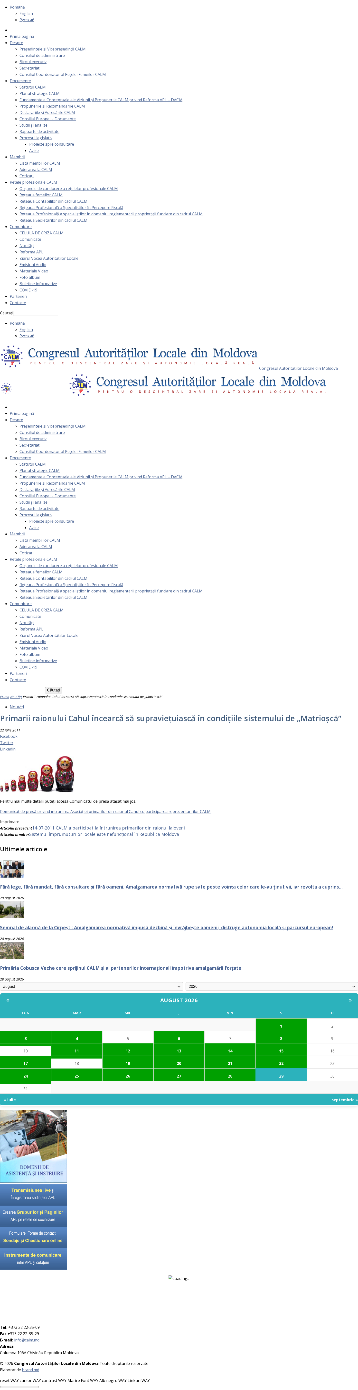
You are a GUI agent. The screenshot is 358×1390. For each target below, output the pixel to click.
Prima (4, 696)
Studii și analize (33, 125)
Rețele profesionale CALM (33, 182)
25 (77, 1076)
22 (281, 1063)
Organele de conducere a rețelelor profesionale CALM (68, 188)
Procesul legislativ (35, 137)
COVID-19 (28, 290)
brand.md (30, 1369)
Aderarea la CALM (35, 169)
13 (179, 1051)
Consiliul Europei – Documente (47, 118)
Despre (16, 42)
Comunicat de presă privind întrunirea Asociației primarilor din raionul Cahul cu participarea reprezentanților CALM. (105, 811)
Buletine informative (38, 283)
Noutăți (26, 245)
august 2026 (179, 1000)
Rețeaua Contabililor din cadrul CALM (53, 201)
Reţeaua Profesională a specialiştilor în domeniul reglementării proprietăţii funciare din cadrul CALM (111, 214)
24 (25, 1076)
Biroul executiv (33, 61)
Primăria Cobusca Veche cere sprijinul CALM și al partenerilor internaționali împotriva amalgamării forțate (120, 968)
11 (77, 1051)
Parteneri (18, 296)
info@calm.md (26, 1340)
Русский (26, 19)
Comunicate (30, 239)
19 (128, 1063)
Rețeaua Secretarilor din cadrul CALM (53, 220)
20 (179, 1063)
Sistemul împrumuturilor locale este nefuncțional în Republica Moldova (104, 834)
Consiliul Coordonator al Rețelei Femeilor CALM (62, 74)
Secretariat (29, 68)
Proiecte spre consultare (51, 144)
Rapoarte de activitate (39, 131)
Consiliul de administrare (42, 55)
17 (25, 1063)
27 (179, 1076)
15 (281, 1051)
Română (17, 7)
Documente (20, 80)
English (26, 13)
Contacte (18, 302)
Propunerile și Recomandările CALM (52, 106)
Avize (34, 150)
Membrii (17, 157)
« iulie (10, 1099)
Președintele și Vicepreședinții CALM (52, 49)
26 (128, 1076)
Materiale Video (33, 271)
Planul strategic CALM (39, 93)
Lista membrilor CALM (39, 163)
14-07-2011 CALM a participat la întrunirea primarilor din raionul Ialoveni (108, 828)
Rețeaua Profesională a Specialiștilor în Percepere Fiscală (71, 207)
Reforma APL (31, 252)
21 (230, 1063)
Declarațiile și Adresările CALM (47, 112)
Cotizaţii (26, 176)
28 (230, 1076)
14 (230, 1051)
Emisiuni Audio (32, 264)
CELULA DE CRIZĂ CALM (41, 233)
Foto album (29, 277)
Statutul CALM (32, 87)
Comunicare (21, 226)
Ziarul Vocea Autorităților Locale (48, 258)
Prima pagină (22, 36)
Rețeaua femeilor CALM (41, 195)
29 (281, 1076)
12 (128, 1051)
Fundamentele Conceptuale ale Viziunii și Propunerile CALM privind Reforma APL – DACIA (100, 99)
